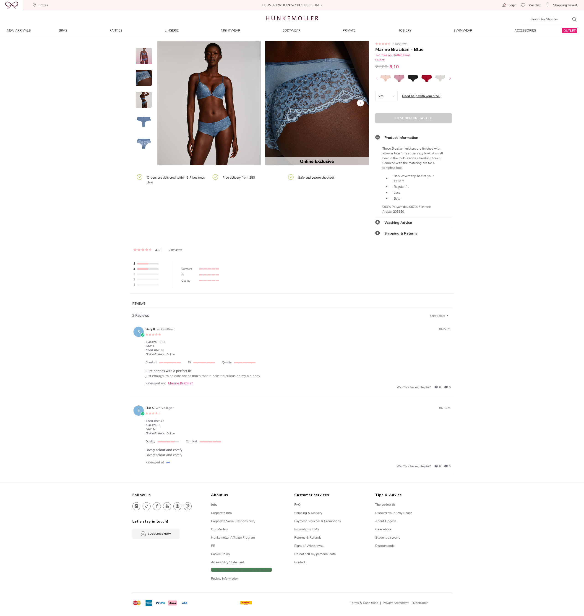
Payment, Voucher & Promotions (317, 521)
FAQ (297, 504)
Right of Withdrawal (308, 546)
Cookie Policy (220, 554)
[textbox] (451, 317)
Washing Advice (398, 222)
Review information (225, 578)
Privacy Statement (396, 603)
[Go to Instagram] (136, 506)
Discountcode (384, 546)
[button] (436, 387)
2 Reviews (399, 44)
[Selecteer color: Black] (413, 78)
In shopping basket (413, 118)
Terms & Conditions (364, 603)
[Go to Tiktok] (147, 506)
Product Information (401, 137)
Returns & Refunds (307, 537)
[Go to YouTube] (167, 506)
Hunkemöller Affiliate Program (233, 537)
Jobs (214, 504)
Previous (165, 103)
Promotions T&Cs (307, 529)
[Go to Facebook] (157, 506)
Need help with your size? (421, 96)
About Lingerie (385, 521)
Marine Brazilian (180, 383)
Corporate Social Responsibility (233, 521)
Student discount (387, 537)
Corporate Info (221, 513)
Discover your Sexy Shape (393, 513)
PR (213, 546)
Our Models (219, 529)
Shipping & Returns (400, 233)
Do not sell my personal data (315, 554)
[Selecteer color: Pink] (385, 78)
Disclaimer (420, 603)
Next (360, 103)
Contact (299, 562)
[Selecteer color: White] (440, 78)
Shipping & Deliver (307, 513)
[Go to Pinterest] (177, 506)
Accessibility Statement (227, 562)
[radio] (147, 264)
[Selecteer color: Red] (426, 78)
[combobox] (440, 316)
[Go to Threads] (188, 506)
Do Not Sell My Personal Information (241, 570)
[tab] (413, 137)
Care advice (383, 529)
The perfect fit (385, 504)
